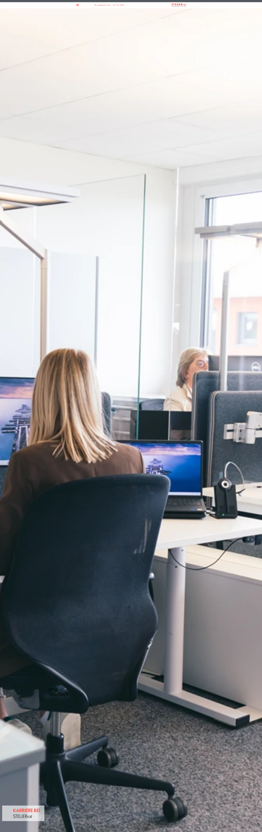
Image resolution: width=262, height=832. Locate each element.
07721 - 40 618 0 (120, 5)
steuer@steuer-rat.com (104, 5)
